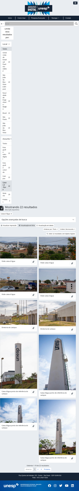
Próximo (47, 469)
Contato (68, 18)
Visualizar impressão (9, 225)
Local (5, 44)
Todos (5, 49)
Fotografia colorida (7, 167)
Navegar (55, 18)
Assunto (6, 139)
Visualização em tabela (45, 225)
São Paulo (7, 118)
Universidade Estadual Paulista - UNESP (7, 62)
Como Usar (21, 18)
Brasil (7, 113)
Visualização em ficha (28, 225)
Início (10, 18)
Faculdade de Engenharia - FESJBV (7, 101)
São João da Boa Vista (7, 128)
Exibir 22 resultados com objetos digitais (61, 234)
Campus (7, 177)
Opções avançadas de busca (14, 219)
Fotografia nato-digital (7, 153)
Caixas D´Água (7, 185)
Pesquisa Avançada (38, 18)
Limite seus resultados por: (7, 33)
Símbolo (7, 194)
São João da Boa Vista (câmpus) (7, 82)
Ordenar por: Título (50, 229)
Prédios (7, 200)
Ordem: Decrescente (67, 229)
